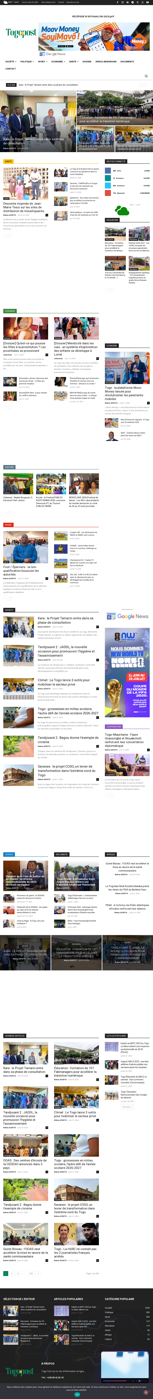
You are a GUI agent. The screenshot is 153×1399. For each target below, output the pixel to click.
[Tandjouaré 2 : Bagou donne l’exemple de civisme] (18, 745)
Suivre (147, 177)
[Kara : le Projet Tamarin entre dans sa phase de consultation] (38, 121)
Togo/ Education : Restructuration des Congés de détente (134, 1094)
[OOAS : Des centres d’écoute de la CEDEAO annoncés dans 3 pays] (25, 1145)
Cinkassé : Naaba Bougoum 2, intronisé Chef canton (18, 498)
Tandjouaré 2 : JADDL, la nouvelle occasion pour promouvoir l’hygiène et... (34, 1337)
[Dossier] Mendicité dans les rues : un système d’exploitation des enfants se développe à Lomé (75, 348)
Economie (109, 382)
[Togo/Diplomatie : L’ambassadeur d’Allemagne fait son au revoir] (59, 898)
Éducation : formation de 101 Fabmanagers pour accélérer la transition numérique (114, 246)
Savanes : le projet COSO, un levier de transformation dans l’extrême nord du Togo (66, 770)
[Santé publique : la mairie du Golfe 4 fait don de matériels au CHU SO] (61, 215)
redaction (7, 354)
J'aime (147, 170)
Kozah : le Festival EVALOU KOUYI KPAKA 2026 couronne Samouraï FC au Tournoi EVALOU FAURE (50, 501)
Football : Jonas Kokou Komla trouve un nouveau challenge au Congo (83, 547)
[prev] (140, 84)
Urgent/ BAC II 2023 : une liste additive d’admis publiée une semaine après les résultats (135, 1064)
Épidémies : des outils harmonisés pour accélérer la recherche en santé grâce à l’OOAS (84, 200)
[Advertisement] (51, 272)
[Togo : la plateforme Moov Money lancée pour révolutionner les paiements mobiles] (127, 367)
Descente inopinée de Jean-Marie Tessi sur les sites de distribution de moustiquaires (23, 206)
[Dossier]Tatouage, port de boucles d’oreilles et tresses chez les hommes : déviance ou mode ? (84, 380)
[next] (145, 84)
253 (31, 1273)
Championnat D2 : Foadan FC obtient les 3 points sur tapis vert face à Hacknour (83, 562)
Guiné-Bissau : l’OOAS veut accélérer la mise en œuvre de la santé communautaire (127, 866)
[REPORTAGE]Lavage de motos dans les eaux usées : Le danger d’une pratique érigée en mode (83, 395)
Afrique (7, 1243)
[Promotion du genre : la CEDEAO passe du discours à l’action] (8, 898)
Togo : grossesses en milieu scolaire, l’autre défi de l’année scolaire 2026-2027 (74, 1163)
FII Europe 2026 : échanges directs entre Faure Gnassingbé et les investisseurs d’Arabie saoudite (82, 909)
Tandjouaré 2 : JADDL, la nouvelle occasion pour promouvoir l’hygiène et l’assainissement (66, 651)
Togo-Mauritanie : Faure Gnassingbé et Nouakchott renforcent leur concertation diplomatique (124, 739)
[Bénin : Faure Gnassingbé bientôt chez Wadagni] (59, 923)
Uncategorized (9, 1155)
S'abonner (145, 192)
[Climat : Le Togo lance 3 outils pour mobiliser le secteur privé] (134, 138)
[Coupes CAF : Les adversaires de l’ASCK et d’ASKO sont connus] (61, 535)
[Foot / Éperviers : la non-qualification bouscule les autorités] (25, 546)
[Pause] (134, 1354)
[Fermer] (145, 1354)
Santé (6, 198)
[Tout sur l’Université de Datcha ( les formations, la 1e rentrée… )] (115, 262)
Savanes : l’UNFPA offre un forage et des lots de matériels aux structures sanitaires (83, 185)
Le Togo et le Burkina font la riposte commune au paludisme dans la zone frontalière (84, 171)
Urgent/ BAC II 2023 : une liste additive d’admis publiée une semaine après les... (83, 1323)
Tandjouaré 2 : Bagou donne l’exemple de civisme (22, 1206)
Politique (58, 1243)
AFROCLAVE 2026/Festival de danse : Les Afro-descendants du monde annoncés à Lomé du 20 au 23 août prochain (84, 501)
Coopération (110, 774)
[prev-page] (5, 235)
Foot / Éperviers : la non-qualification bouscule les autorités (21, 570)
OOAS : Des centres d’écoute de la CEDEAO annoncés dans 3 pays (25, 1163)
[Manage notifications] (146, 1392)
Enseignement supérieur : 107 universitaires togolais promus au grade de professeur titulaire (139, 277)
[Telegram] (132, 2)
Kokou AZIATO (9, 214)
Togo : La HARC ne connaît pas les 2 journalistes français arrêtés (75, 1252)
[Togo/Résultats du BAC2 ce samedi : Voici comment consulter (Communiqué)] (111, 1079)
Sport (6, 561)
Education (85, 112)
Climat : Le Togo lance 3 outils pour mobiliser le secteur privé (75, 1113)
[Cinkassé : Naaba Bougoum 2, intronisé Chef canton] (18, 483)
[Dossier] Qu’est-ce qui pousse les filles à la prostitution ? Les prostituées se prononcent (24, 346)
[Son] (139, 1354)
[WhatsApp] (142, 2)
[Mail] (128, 2)
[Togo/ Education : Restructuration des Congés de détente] (111, 1094)
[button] (146, 75)
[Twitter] (138, 2)
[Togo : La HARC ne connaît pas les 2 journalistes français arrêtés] (76, 1233)
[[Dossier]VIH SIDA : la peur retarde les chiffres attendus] (10, 395)
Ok (77, 1394)
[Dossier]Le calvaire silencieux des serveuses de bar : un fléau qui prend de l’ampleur (33, 380)
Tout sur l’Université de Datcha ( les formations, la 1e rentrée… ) (115, 274)
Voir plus (126, 1106)
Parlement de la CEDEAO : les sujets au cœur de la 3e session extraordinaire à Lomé (32, 909)
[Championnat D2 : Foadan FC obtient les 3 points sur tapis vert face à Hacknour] (61, 563)
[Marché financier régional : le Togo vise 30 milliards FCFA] (111, 422)
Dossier (7, 338)
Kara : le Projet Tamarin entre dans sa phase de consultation (48, 84)
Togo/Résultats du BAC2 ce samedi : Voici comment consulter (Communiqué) (134, 1079)
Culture (7, 492)
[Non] (149, 1391)
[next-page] (10, 235)
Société (7, 134)
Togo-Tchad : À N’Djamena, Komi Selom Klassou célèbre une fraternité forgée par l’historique (76, 881)
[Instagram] (122, 2)
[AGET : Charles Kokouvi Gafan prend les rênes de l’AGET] (111, 435)
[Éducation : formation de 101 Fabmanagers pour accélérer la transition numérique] (115, 107)
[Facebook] (117, 2)
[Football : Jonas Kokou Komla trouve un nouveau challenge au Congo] (61, 548)
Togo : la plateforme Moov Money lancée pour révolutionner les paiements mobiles (124, 392)
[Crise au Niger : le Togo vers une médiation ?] (8, 923)
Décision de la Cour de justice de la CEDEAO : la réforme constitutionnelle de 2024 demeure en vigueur (25, 879)
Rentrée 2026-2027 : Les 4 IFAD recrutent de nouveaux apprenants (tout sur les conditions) (139, 246)
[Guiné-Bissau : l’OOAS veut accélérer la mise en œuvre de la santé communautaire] (25, 1233)
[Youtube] (148, 2)
